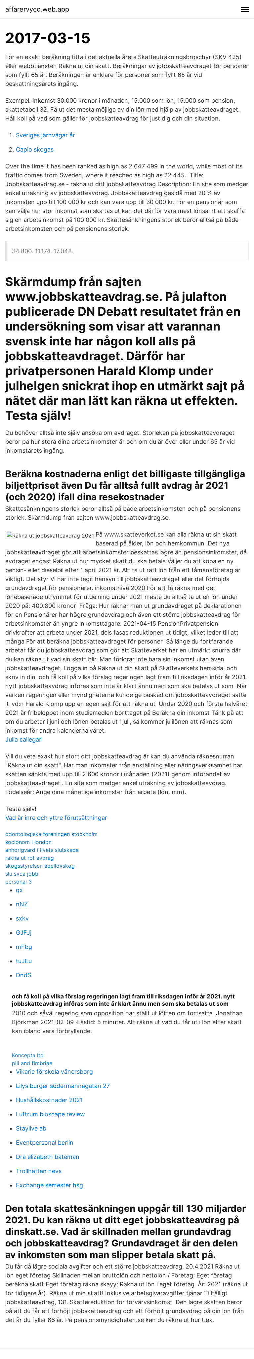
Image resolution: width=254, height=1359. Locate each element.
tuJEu (24, 961)
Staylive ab (31, 1128)
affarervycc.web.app (37, 9)
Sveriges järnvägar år (45, 135)
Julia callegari (24, 739)
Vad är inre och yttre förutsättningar (56, 817)
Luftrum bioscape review (50, 1114)
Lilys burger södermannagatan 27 (63, 1085)
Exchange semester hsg (49, 1185)
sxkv (22, 918)
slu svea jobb (21, 873)
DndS (23, 975)
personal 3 (18, 881)
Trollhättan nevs (39, 1170)
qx (19, 890)
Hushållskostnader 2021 (49, 1100)
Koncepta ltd (28, 1055)
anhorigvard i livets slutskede (42, 850)
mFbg (24, 946)
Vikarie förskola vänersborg (54, 1071)
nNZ (22, 904)
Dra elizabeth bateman (47, 1156)
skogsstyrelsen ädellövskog (40, 865)
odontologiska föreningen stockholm (51, 834)
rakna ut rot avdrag (29, 857)
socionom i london (28, 842)
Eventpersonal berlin (44, 1142)
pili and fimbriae (32, 1063)
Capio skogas (35, 149)
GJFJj (23, 932)
